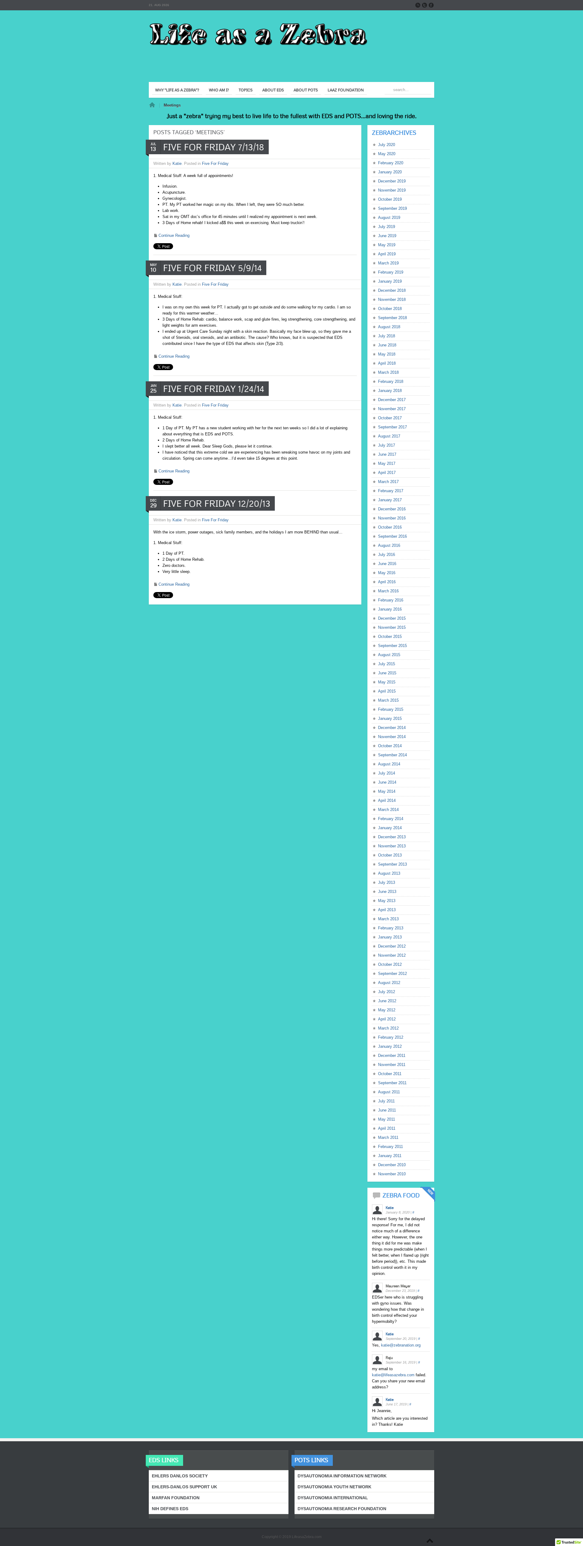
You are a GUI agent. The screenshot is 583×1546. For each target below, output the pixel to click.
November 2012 (392, 955)
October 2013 (390, 855)
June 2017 (387, 454)
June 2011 (387, 1110)
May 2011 (386, 1119)
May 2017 (386, 463)
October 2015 (390, 636)
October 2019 (390, 199)
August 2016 (389, 545)
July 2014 (386, 773)
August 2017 (389, 436)
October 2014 (390, 746)
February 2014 (390, 818)
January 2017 (390, 500)
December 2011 (391, 1055)
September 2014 (392, 755)
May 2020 (386, 154)
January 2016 (390, 609)
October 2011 (389, 1073)
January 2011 (389, 1155)
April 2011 (386, 1128)
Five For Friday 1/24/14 (213, 388)
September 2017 (392, 427)
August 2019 (389, 217)
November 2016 (392, 518)
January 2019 (390, 281)
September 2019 (392, 208)
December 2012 (392, 946)
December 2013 (392, 837)
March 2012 (388, 1028)
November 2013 (392, 846)
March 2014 (388, 809)
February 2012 (390, 1037)
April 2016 (387, 582)
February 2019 (390, 272)
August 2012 (389, 982)
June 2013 (387, 891)
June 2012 (387, 1001)
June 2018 (387, 345)
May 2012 (386, 1010)
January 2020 (390, 172)
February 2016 (390, 600)
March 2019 (388, 263)
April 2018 (387, 363)
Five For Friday (215, 163)
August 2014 (389, 764)
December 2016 (392, 509)
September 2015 (392, 645)
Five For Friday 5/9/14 (212, 268)
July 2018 (386, 336)
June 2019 (387, 235)
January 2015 (390, 718)
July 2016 (386, 554)
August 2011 (389, 1092)
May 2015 (386, 682)
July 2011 (386, 1101)
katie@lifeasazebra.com (393, 1375)
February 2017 (390, 491)
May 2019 (386, 245)
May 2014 (386, 791)
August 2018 (389, 327)
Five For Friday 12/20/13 (216, 503)
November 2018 (392, 299)
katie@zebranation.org (401, 1345)
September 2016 (392, 536)
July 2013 (386, 882)
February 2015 (390, 709)
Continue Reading (174, 235)
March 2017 (388, 481)
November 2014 (392, 736)
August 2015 (389, 654)
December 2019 (392, 181)
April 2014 (387, 800)
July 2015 (386, 664)
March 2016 (388, 591)
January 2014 (390, 828)
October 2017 (390, 418)
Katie (177, 163)
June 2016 (387, 563)
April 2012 (387, 1019)
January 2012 (390, 1046)
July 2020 (386, 144)
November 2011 (391, 1064)
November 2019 (392, 190)
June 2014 (387, 782)
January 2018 (390, 390)
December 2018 (392, 290)
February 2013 (390, 928)
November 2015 (392, 627)
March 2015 (388, 700)
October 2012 (390, 964)
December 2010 (392, 1165)
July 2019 (386, 226)
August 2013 (389, 873)
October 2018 (390, 308)
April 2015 (387, 691)
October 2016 (390, 527)
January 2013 (390, 937)
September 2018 (392, 317)
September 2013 (392, 864)
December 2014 (392, 727)
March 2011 (388, 1137)
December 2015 (392, 618)
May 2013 (386, 900)
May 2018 (386, 354)
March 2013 (388, 919)
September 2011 (392, 1083)
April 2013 (387, 910)
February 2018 (390, 381)
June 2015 (387, 673)
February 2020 (390, 163)
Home (152, 105)
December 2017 (392, 399)
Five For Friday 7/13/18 (213, 147)
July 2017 (386, 445)
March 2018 (388, 372)
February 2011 (390, 1146)
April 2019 (387, 254)
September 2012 (392, 973)
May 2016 (386, 572)
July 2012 (386, 991)
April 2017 (387, 472)
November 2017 (392, 409)
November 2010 (392, 1174)
